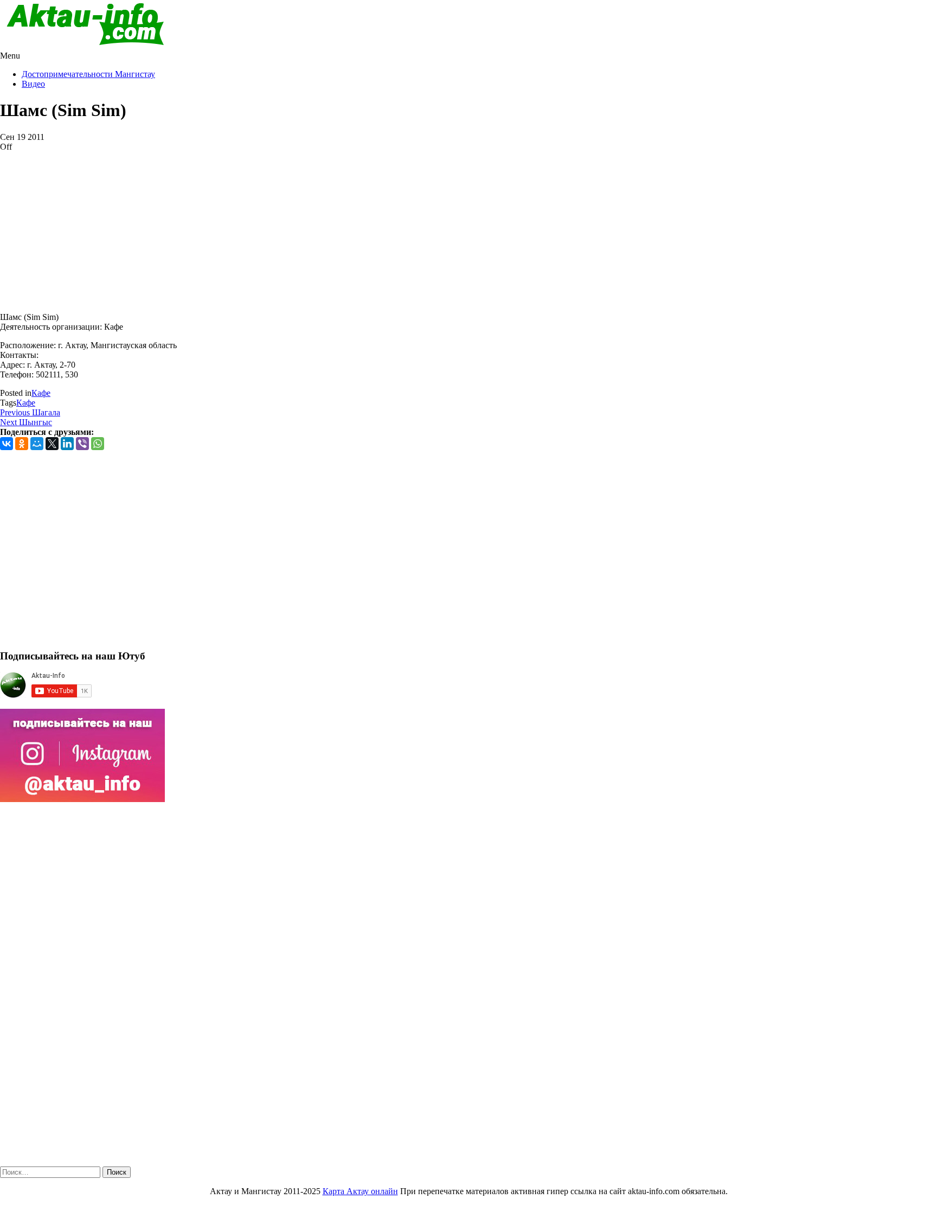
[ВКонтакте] (6, 443)
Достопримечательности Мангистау (88, 74)
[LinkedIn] (67, 443)
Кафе (40, 393)
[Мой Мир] (36, 443)
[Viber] (82, 443)
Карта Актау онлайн (360, 1191)
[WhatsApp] (97, 443)
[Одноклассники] (21, 443)
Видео (33, 83)
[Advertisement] (325, 228)
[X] (52, 443)
